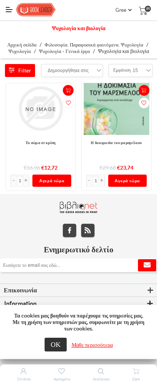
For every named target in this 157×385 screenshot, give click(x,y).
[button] (26, 180)
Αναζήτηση (101, 379)
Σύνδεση (23, 379)
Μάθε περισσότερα (92, 345)
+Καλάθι (68, 90)
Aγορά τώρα (51, 180)
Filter (24, 70)
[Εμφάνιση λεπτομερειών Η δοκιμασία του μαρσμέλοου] (116, 109)
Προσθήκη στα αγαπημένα (68, 103)
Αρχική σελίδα (22, 45)
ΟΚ (56, 344)
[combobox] (68, 70)
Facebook (69, 230)
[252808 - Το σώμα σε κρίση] (41, 109)
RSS (88, 230)
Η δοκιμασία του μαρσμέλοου (116, 143)
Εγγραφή (147, 265)
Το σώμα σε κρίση (41, 143)
